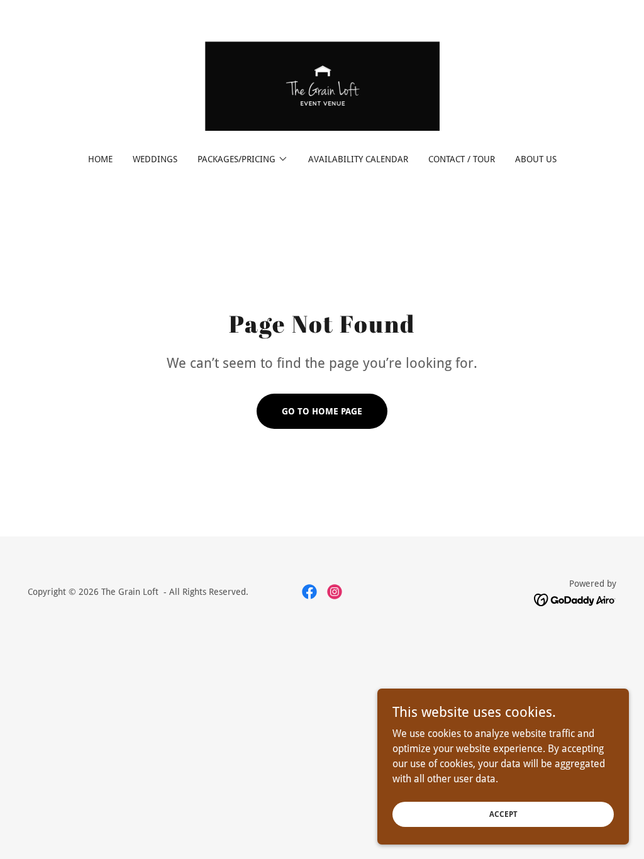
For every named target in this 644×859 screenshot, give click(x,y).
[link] (322, 85)
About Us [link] (536, 159)
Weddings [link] (155, 159)
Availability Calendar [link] (358, 159)
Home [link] (100, 159)
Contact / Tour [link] (461, 159)
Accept (503, 813)
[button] (242, 159)
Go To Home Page (322, 411)
